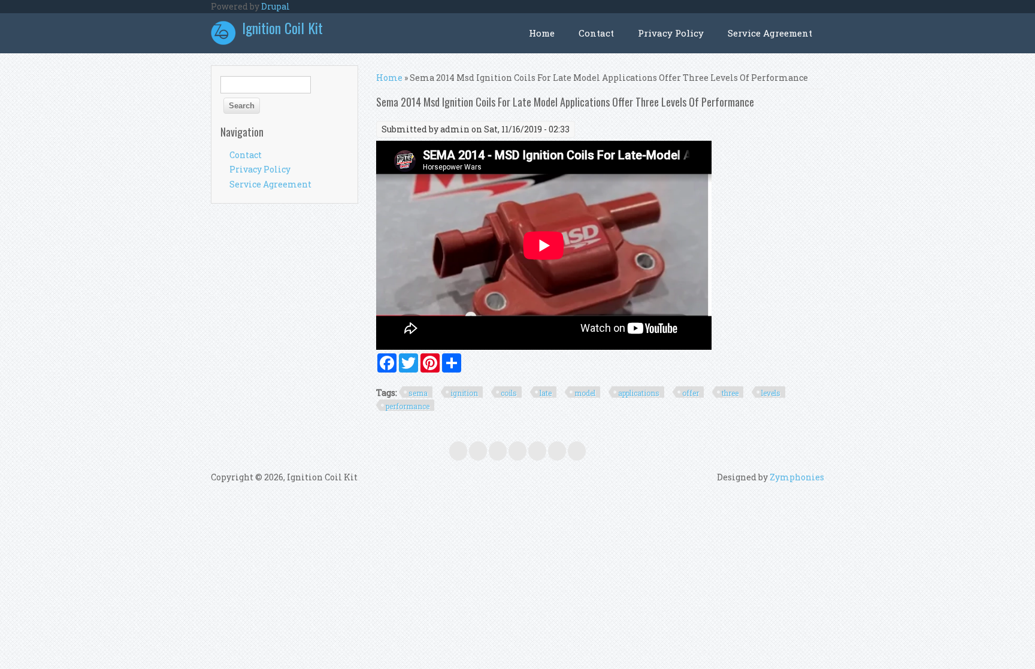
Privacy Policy (671, 33)
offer (690, 393)
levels (770, 393)
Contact (596, 33)
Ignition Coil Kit (282, 27)
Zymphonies (797, 477)
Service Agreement (770, 33)
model (584, 393)
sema (418, 393)
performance (407, 406)
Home (542, 33)
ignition (464, 393)
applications (638, 393)
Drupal (275, 6)
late (546, 393)
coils (509, 393)
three (730, 393)
